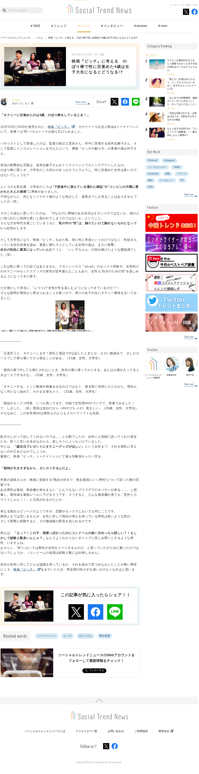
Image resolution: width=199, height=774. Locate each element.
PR (182, 180)
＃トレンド (59, 25)
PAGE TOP (99, 700)
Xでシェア (114, 102)
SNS (150, 186)
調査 (167, 173)
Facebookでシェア (125, 102)
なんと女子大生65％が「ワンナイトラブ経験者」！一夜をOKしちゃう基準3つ (182, 132)
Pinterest (152, 160)
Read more (81, 102)
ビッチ (67, 635)
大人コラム (85, 635)
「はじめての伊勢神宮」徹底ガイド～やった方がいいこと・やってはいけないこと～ (182, 101)
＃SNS (35, 25)
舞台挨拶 (104, 635)
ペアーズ (181, 173)
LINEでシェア (136, 102)
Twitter (176, 167)
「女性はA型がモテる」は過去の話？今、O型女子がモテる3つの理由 (182, 116)
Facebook (153, 173)
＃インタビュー (111, 25)
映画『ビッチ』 (59, 126)
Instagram (169, 160)
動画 (150, 180)
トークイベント (46, 635)
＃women (140, 25)
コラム (172, 74)
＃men (162, 25)
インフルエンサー (157, 167)
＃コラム (83, 25)
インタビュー (166, 180)
